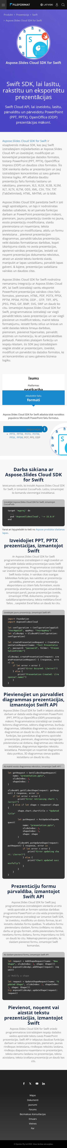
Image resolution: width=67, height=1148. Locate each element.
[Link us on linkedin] (44, 1084)
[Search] (63, 4)
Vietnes (33, 1123)
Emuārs (33, 1118)
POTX (28, 433)
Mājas (33, 1095)
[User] (57, 4)
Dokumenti (32, 1100)
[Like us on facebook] (24, 1084)
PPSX (12, 437)
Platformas (33, 388)
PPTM (20, 433)
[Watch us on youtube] (37, 1084)
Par (32, 1128)
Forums (33, 1109)
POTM (36, 433)
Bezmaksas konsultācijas (33, 1114)
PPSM (20, 437)
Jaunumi (32, 1104)
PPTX (12, 433)
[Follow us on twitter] (31, 1084)
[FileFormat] (20, 4)
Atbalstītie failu (33, 398)
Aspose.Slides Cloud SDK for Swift (24, 141)
